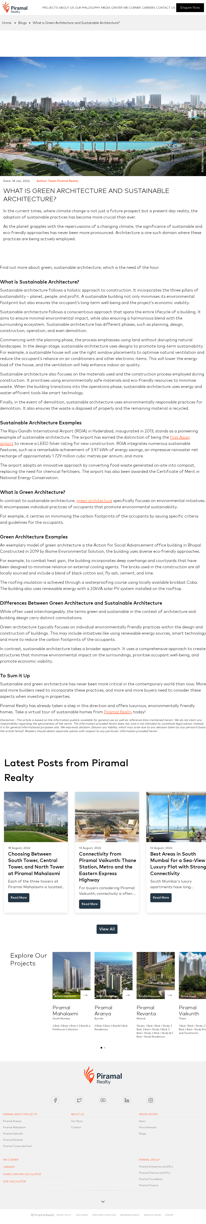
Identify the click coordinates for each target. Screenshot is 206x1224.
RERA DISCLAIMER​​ (152, 1215)
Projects (50, 7)
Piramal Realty (118, 712)
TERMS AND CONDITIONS (104, 1215)
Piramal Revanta (13, 1140)
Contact (76, 1127)
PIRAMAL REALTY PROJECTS (20, 1114)
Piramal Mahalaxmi (14, 1127)
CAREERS (9, 1167)
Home (6, 23)
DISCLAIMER (82, 1215)
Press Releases (148, 1127)
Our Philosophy (87, 7)
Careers (148, 7)
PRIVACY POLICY (64, 1215)
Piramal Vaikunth (13, 1134)
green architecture (94, 501)
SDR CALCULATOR (14, 1182)
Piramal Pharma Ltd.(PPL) (154, 1173)
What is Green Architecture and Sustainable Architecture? (76, 23)
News (142, 1121)
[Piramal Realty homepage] (15, 7)
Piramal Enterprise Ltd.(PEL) (156, 1167)
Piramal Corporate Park (17, 1146)
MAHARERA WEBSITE (129, 1215)
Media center (112, 7)
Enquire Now (190, 7)
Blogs (22, 23)
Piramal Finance (148, 1185)
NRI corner (132, 7)
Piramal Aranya (12, 1121)
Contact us (165, 7)
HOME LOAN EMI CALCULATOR (22, 1174)
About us (66, 7)
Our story (77, 1121)
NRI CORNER (11, 1160)
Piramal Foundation (151, 1179)
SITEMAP (169, 1215)
